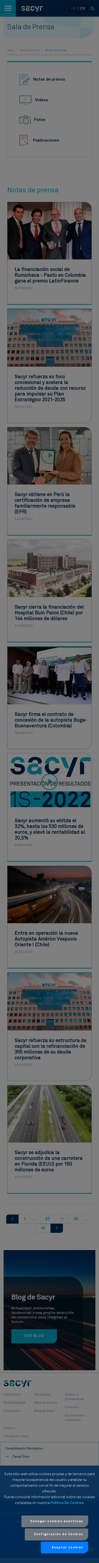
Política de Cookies (67, 1503)
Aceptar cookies (67, 1547)
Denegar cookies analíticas (56, 1521)
